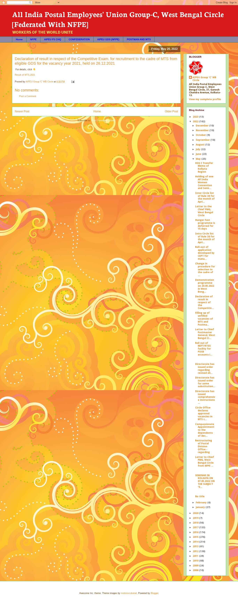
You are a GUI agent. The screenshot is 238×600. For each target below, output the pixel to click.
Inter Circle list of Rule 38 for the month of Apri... (205, 197)
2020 (196, 513)
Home (19, 39)
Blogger (154, 593)
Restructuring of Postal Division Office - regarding (203, 446)
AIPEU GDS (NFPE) (108, 39)
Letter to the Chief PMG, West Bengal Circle (204, 210)
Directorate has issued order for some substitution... (205, 382)
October (201, 135)
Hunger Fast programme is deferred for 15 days (205, 224)
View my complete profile (205, 99)
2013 (196, 546)
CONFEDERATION (79, 39)
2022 (196, 121)
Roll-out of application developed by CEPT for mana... (204, 253)
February (201, 502)
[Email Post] (72, 81)
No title (200, 496)
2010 (196, 560)
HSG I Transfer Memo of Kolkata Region (204, 167)
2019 (196, 518)
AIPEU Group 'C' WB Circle (204, 79)
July (198, 149)
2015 (196, 537)
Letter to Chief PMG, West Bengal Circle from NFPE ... (204, 461)
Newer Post (22, 111)
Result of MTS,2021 (25, 74)
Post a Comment (27, 96)
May (198, 158)
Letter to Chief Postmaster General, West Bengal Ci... (205, 333)
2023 (196, 116)
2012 (196, 551)
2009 (196, 565)
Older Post (171, 111)
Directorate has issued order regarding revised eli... (204, 368)
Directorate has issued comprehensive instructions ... (205, 397)
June (199, 154)
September (203, 139)
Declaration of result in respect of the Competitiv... (204, 302)
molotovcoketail (129, 593)
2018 (196, 522)
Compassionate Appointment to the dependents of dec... (204, 430)
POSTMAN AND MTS (139, 39)
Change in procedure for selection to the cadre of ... (205, 269)
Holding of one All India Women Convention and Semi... (204, 182)
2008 (196, 570)
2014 (196, 541)
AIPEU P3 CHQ (52, 39)
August (200, 144)
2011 (196, 556)
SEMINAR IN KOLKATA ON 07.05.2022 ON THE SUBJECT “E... (205, 481)
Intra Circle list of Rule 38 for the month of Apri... (205, 238)
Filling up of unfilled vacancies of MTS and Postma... (204, 318)
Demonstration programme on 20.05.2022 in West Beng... (204, 285)
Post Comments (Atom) (103, 120)
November (202, 130)
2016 (196, 532)
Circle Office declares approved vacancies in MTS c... (203, 413)
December (202, 125)
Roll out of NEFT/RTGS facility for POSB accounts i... (203, 349)
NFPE (33, 39)
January (201, 507)
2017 (196, 527)
